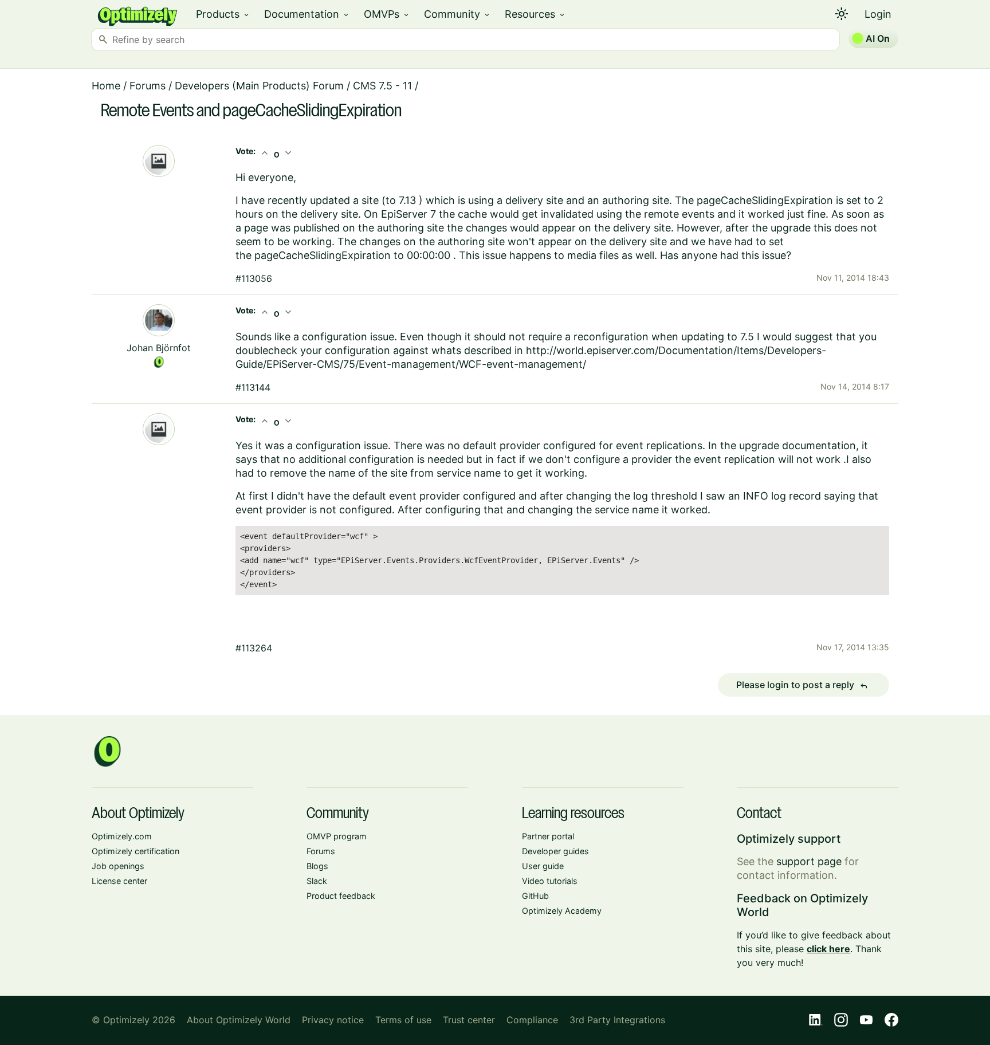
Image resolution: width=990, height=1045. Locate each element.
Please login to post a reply (802, 685)
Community (457, 14)
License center (119, 881)
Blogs (317, 866)
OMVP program (337, 836)
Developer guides (555, 851)
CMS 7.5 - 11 (382, 86)
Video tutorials (550, 881)
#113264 (253, 648)
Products (223, 14)
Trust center (469, 1020)
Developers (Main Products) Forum (259, 86)
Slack (317, 881)
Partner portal (548, 836)
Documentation (307, 14)
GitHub (535, 896)
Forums (147, 86)
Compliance (532, 1020)
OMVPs (387, 14)
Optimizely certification (135, 851)
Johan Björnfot (159, 347)
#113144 (252, 387)
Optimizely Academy (562, 911)
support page (809, 861)
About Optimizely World (238, 1020)
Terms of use (403, 1020)
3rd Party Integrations (617, 1020)
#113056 (253, 278)
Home (106, 86)
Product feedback (341, 896)
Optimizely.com (122, 836)
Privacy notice (333, 1020)
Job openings (118, 866)
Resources (535, 14)
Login (878, 14)
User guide (543, 866)
